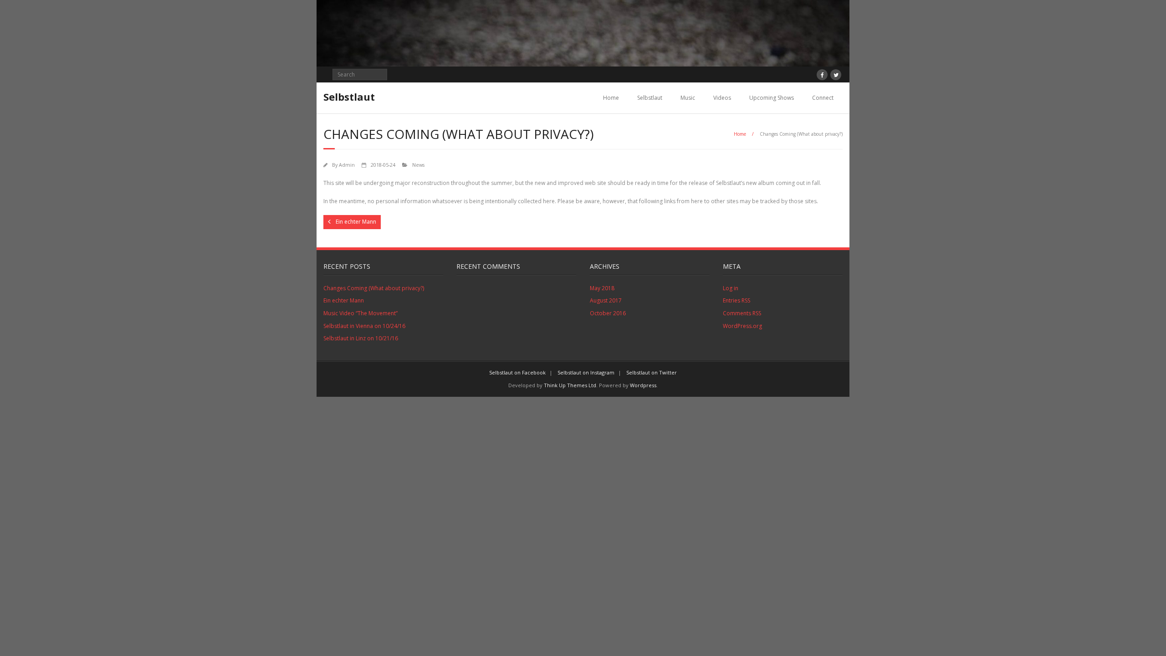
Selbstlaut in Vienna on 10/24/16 (364, 326)
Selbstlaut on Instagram (585, 372)
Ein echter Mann (343, 300)
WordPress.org (742, 326)
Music (687, 98)
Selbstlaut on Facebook (517, 372)
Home (611, 98)
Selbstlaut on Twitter (651, 372)
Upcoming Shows (771, 98)
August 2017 (606, 300)
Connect (823, 98)
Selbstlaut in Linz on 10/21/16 (360, 338)
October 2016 (608, 313)
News (418, 164)
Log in (730, 288)
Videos (722, 98)
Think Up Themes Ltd (570, 385)
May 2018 (602, 288)
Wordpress (643, 385)
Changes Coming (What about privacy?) (373, 288)
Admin (347, 164)
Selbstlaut (649, 98)
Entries (736, 300)
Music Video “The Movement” (360, 313)
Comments (742, 313)
